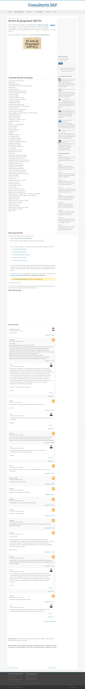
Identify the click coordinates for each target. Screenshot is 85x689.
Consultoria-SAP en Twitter (19, 257)
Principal (10, 11)
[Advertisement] (31, 64)
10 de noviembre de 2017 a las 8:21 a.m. (17, 607)
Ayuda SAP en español (43, 24)
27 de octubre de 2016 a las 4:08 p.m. (16, 479)
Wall (11, 365)
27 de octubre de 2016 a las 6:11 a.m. (16, 330)
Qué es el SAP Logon (66, 99)
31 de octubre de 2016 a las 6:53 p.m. (16, 558)
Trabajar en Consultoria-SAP (15, 679)
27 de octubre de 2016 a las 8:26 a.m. (17, 366)
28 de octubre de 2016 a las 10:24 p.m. (16, 521)
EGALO (11, 401)
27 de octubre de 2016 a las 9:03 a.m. (16, 402)
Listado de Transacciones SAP (68, 79)
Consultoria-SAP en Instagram (20, 260)
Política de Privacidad (32, 677)
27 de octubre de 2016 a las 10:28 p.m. (16, 490)
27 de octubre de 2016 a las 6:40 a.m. (16, 341)
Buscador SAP (29, 11)
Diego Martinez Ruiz (14, 329)
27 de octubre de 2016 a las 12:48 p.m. (16, 467)
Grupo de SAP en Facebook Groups (21, 254)
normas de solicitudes (16, 275)
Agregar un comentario (50, 621)
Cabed (10, 465)
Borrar (52, 335)
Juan (59, 187)
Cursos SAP (47, 11)
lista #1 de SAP (66, 68)
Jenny (59, 217)
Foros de (38, 11)
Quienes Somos (12, 676)
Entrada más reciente (13, 667)
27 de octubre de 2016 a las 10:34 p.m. (16, 511)
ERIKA (59, 202)
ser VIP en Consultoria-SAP (35, 279)
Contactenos (12, 677)
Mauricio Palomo (13, 478)
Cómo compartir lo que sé (33, 683)
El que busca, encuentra (63, 58)
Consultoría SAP (42, 4)
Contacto (54, 11)
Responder (47, 335)
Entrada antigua (52, 667)
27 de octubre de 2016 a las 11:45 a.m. (17, 448)
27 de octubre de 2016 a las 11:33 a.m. (16, 434)
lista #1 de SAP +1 (20, 238)
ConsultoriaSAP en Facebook (19, 251)
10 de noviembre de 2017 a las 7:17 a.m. (16, 597)
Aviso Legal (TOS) (31, 676)
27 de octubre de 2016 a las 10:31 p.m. (16, 500)
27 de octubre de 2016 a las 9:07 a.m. (17, 415)
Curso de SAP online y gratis (68, 109)
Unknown (11, 339)
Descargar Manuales (31, 679)
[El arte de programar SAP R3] (51, 25)
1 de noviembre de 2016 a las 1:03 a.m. (17, 571)
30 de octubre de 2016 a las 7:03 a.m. (16, 534)
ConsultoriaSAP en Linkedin (19, 249)
